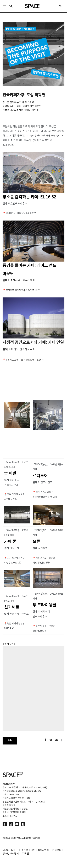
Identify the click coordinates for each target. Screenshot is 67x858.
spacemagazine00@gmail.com (25, 791)
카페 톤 (10, 541)
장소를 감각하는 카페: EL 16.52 (29, 197)
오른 (36, 541)
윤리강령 (56, 850)
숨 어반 (10, 473)
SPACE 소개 (9, 850)
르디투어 (40, 476)
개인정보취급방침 (40, 850)
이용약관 (23, 850)
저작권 (25, 853)
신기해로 (11, 607)
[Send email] (56, 740)
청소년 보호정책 (11, 853)
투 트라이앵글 (44, 605)
